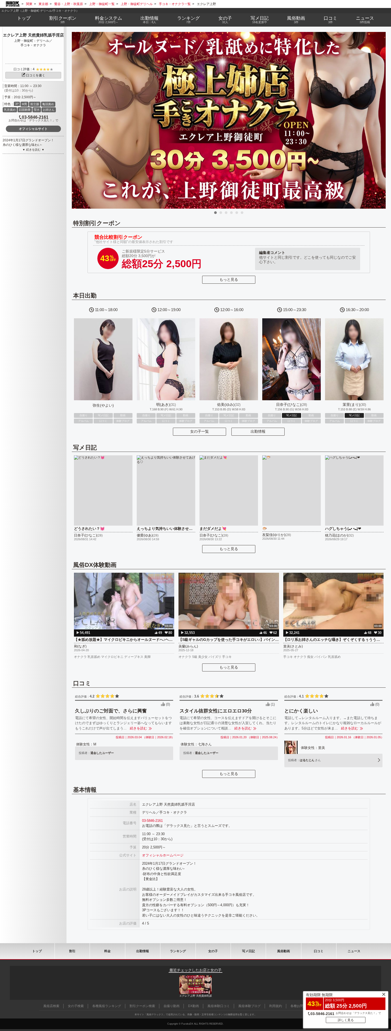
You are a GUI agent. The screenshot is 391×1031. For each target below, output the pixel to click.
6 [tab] (242, 212)
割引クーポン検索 (142, 1006)
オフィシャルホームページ (163, 855)
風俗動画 (296, 20)
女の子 (225, 20)
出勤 (149, 20)
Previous (78, 120)
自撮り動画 (172, 1006)
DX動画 (193, 1006)
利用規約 (275, 1006)
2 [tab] (220, 212)
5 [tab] (236, 212)
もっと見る (228, 279)
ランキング (188, 20)
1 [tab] (215, 212)
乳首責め (10, 109)
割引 (62, 20)
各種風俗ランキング (106, 1006)
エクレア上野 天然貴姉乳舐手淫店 (33, 35)
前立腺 (34, 104)
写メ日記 (248, 951)
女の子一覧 (199, 431)
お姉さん (49, 109)
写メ (260, 20)
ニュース (365, 20)
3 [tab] (226, 212)
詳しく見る (346, 1020)
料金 (108, 20)
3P (17, 103)
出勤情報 (258, 431)
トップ (24, 18)
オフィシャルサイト (33, 129)
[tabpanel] (229, 120)
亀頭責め (48, 104)
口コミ (330, 20)
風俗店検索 (51, 1006)
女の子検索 (76, 1006)
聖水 (37, 109)
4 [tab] (231, 212)
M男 (24, 104)
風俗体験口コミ (218, 1006)
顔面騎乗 (25, 109)
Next (379, 120)
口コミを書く (35, 75)
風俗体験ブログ (249, 1006)
